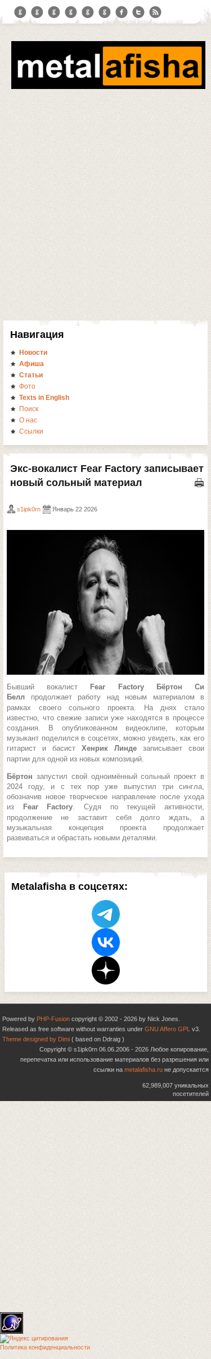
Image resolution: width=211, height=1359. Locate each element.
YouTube (71, 12)
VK (54, 12)
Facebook (121, 12)
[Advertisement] (105, 203)
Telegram (20, 12)
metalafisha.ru (143, 1069)
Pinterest (88, 12)
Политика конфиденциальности (45, 1347)
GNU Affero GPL (167, 1029)
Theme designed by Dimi (36, 1039)
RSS (155, 12)
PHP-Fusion (53, 1018)
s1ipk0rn (29, 509)
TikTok (104, 12)
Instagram (37, 12)
